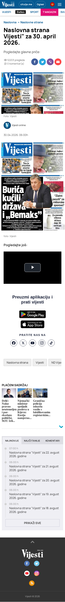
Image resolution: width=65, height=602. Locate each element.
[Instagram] (41, 343)
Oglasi (40, 4)
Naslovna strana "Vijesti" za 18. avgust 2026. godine (34, 510)
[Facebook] (13, 343)
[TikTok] (51, 343)
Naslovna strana (17, 362)
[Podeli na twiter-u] (42, 61)
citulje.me (26, 4)
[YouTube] (32, 343)
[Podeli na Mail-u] (58, 61)
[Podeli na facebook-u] (34, 61)
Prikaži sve (32, 523)
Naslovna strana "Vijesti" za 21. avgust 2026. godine (33, 468)
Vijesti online (19, 125)
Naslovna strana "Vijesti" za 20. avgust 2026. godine (34, 482)
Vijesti (40, 362)
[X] (23, 343)
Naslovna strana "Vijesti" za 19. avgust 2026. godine (34, 496)
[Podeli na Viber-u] (50, 61)
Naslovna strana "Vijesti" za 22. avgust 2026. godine (34, 454)
